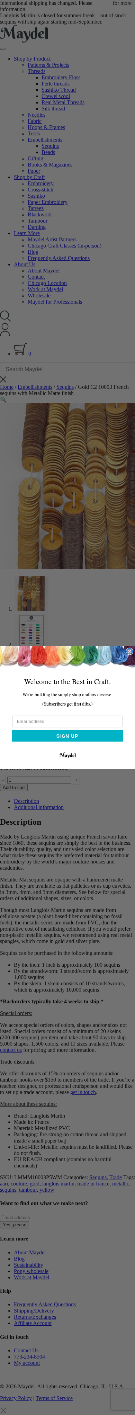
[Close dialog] (130, 651)
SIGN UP (67, 735)
